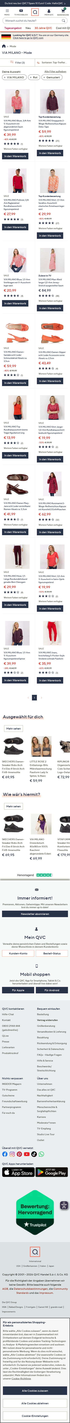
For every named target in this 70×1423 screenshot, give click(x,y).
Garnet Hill (43, 1307)
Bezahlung (43, 1037)
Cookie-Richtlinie (21, 1378)
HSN (4, 1307)
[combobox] (31, 21)
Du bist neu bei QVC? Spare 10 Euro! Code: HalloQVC (34, 3)
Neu (28, 28)
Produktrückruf (10, 1053)
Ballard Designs (16, 1307)
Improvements (8, 1311)
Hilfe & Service (45, 1060)
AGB (5, 1288)
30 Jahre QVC (43, 28)
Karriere (41, 1116)
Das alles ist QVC (46, 1089)
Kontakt (6, 1020)
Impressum (46, 1292)
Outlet (40, 1140)
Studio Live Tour (46, 1134)
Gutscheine (8, 1095)
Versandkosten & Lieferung (51, 1031)
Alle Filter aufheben (55, 71)
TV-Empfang (44, 1128)
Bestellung (43, 1014)
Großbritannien (30, 1266)
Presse (5, 1041)
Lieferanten (8, 1047)
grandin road (56, 1307)
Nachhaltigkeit (45, 1095)
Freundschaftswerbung (14, 1101)
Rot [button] (34, 77)
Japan (51, 1266)
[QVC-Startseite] (3, 46)
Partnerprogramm (11, 1107)
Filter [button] (20, 62)
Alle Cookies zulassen (35, 1390)
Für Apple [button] (18, 990)
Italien (43, 1266)
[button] (7, 13)
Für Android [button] (52, 990)
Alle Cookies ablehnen (35, 1403)
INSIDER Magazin (11, 1083)
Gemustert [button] (53, 77)
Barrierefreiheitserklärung (51, 1101)
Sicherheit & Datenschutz (50, 1049)
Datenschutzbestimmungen (31, 1288)
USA (18, 1266)
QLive (5, 1035)
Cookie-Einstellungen (35, 1416)
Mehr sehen (13, 728)
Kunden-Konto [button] (18, 953)
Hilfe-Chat (8, 1014)
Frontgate (31, 1307)
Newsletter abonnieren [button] (35, 914)
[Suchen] (64, 21)
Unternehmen (44, 1083)
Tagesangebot (13, 28)
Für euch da (8, 1112)
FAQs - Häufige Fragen (49, 1054)
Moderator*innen (46, 1122)
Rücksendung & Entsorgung (52, 1043)
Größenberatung (46, 1025)
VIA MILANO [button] (15, 77)
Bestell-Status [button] (52, 953)
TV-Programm (9, 1089)
